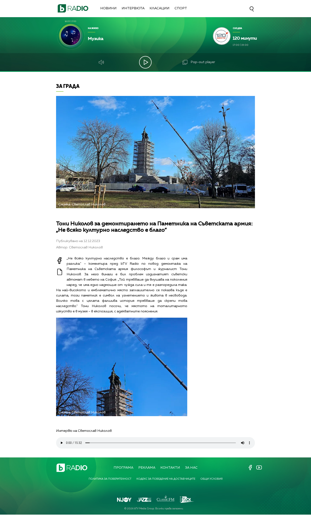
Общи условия (211, 479)
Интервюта (133, 8)
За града (68, 86)
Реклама (146, 468)
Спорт (181, 8)
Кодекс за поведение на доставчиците (165, 479)
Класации (159, 8)
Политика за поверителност (110, 479)
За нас (191, 468)
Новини (108, 8)
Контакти (170, 468)
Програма (123, 468)
